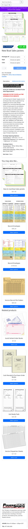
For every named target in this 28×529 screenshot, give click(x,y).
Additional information (18, 81)
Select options (14, 195)
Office (10, 74)
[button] (5, 4)
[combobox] (10, 2)
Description (6, 81)
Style (3, 59)
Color (3, 62)
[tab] (6, 81)
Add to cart (20, 68)
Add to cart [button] (14, 344)
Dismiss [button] (18, 9)
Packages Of (5, 56)
